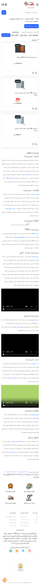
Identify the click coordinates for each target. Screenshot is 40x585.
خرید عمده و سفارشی (24, 517)
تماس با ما (35, 519)
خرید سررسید (29, 174)
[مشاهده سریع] (36, 73)
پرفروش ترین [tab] (33, 35)
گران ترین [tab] (14, 35)
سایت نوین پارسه (10, 208)
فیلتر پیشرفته (32, 26)
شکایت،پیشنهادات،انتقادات (10, 517)
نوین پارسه (16, 327)
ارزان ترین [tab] (23, 35)
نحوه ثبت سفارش (12, 519)
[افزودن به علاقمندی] (33, 73)
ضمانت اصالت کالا (24, 519)
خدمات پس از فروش (24, 525)
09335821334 (11, 472)
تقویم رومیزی (35, 414)
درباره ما (36, 522)
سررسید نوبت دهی (33, 256)
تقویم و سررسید (32, 21)
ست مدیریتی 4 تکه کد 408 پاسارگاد (27, 57)
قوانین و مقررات (13, 525)
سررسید (30, 160)
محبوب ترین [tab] (6, 35)
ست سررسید (35, 363)
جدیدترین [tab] (15, 32)
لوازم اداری (29, 19)
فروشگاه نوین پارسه (19, 237)
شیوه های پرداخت (12, 522)
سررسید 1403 (35, 233)
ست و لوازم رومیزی (16, 19)
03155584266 (23, 472)
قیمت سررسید (13, 178)
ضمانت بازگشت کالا (24, 522)
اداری (37, 260)
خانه (37, 19)
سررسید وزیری (35, 320)
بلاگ (37, 517)
